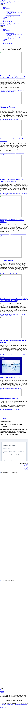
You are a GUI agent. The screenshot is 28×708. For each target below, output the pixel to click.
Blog (4, 20)
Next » (4, 418)
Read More (12, 90)
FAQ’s (4, 18)
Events (26, 469)
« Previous (5, 411)
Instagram (2, 691)
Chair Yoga (8, 13)
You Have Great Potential (9, 398)
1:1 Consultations (10, 11)
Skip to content (3, 0)
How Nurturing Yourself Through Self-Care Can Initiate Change (14, 300)
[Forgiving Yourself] (11, 257)
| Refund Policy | (10, 704)
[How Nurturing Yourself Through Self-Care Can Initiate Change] (11, 295)
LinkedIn (2, 692)
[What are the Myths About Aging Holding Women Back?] (11, 176)
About (26, 464)
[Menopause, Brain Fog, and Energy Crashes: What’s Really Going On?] (11, 72)
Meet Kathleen (6, 8)
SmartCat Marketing (22, 704)
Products (5, 17)
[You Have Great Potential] (11, 395)
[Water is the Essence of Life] (11, 374)
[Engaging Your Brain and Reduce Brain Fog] (11, 216)
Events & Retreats (10, 16)
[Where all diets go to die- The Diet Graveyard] (11, 135)
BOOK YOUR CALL (8, 21)
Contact (26, 468)
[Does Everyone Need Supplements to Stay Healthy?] (11, 337)
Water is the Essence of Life (10, 377)
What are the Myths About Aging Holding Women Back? (11, 180)
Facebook (2, 689)
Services (5, 9)
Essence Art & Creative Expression (14, 12)
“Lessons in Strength (7, 107)
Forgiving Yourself (6, 260)
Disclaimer (3, 704)
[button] (3, 707)
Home (4, 7)
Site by (16, 704)
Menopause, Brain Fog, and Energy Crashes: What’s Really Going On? (13, 77)
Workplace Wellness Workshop (13, 15)
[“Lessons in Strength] (11, 104)
